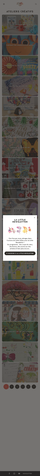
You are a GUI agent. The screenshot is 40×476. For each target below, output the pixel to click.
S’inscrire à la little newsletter (20, 253)
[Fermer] (34, 217)
